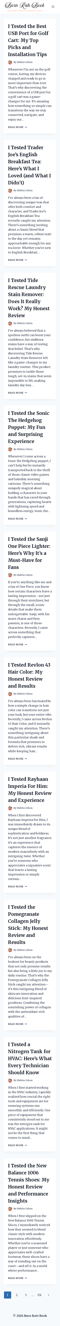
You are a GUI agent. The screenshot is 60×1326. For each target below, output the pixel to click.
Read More (17, 127)
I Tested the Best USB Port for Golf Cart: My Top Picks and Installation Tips (28, 40)
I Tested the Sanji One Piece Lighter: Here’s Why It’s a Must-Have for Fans (29, 553)
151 (40, 1295)
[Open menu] (53, 6)
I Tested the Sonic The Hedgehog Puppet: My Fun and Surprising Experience (28, 427)
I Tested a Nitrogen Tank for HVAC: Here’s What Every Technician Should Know (30, 1058)
